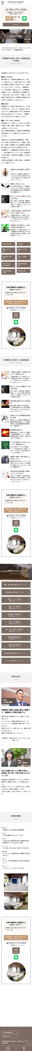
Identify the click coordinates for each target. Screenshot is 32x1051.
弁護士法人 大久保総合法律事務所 (14, 868)
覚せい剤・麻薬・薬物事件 (6, 264)
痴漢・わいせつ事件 (7, 250)
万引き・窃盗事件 (22, 257)
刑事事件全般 (21, 271)
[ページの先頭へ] (29, 1042)
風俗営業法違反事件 (22, 264)
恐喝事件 (20, 244)
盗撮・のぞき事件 (22, 250)
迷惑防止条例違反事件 (7, 271)
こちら (17, 740)
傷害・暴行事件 (7, 244)
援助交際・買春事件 (7, 257)
